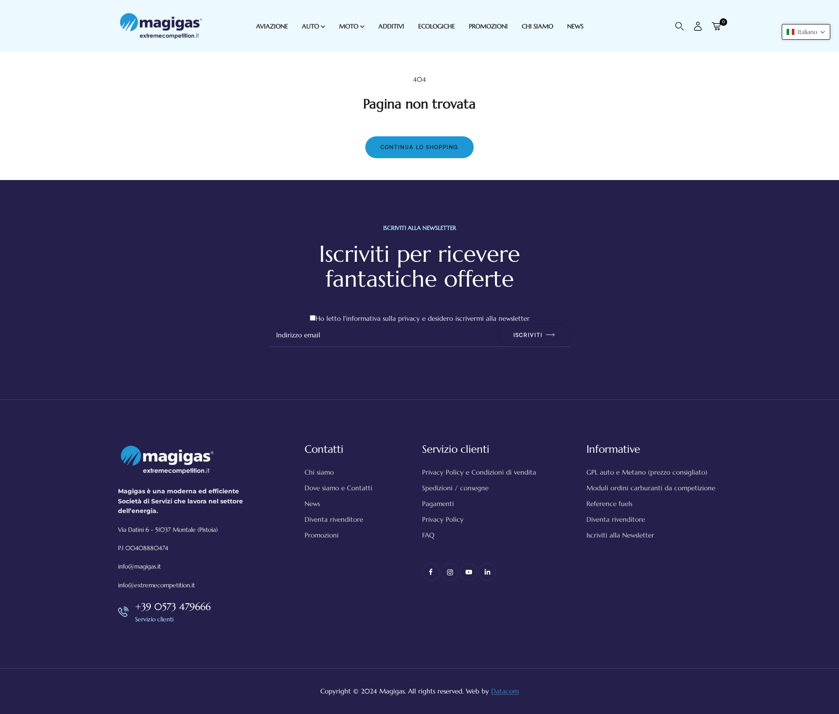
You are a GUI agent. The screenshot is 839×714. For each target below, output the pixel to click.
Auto (311, 26)
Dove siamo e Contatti (338, 488)
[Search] (679, 26)
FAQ (428, 535)
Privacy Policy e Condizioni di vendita (479, 472)
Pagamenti (438, 503)
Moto (349, 26)
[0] (716, 26)
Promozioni (322, 535)
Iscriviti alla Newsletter (620, 535)
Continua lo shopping (419, 147)
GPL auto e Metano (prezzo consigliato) (646, 472)
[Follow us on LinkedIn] (487, 572)
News (312, 503)
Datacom (505, 691)
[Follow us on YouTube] (468, 572)
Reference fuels (609, 503)
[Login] (698, 26)
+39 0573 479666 (173, 607)
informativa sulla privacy (383, 318)
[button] (806, 31)
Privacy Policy (443, 519)
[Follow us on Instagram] (449, 572)
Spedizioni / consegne (455, 488)
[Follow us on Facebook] (431, 572)
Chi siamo (319, 472)
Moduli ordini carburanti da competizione (650, 488)
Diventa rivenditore (334, 519)
